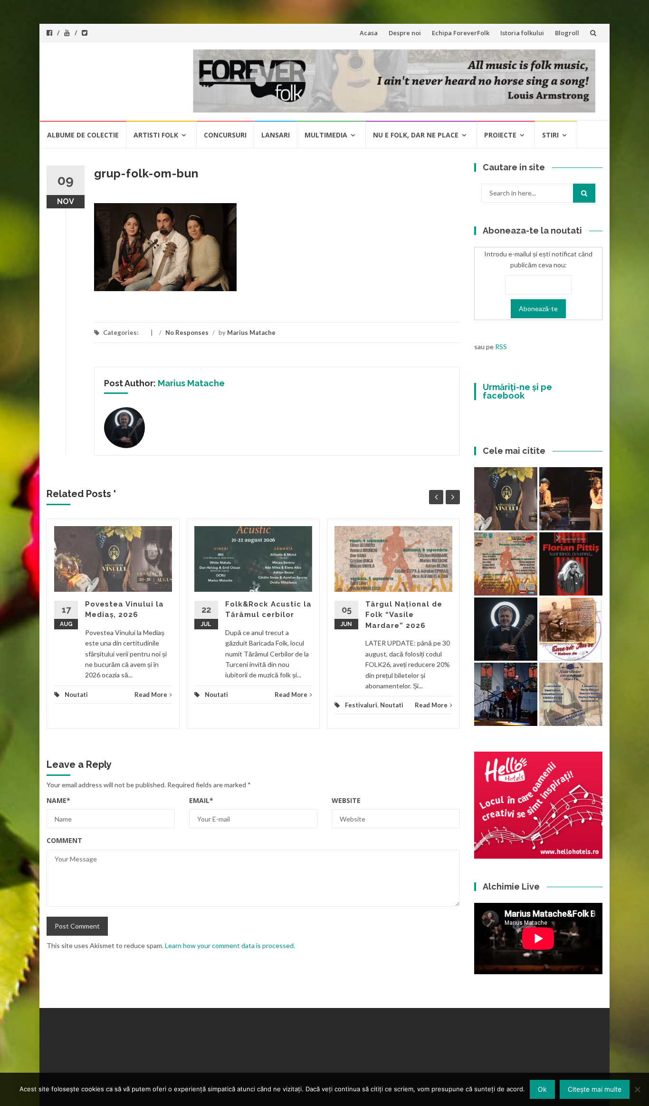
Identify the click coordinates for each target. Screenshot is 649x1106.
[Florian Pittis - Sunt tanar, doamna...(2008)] (570, 564)
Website (346, 800)
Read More (150, 694)
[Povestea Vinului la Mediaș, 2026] (505, 498)
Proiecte (500, 134)
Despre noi (405, 33)
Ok (542, 1089)
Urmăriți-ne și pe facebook (517, 391)
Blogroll (567, 33)
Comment (64, 840)
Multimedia (326, 134)
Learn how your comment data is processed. (230, 945)
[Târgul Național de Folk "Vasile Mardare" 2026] (505, 564)
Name (58, 800)
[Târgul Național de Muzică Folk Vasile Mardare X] (570, 694)
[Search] (584, 193)
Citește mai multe (594, 1089)
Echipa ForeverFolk (460, 33)
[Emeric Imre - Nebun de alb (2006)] (570, 629)
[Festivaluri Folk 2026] (570, 498)
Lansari (275, 134)
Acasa (369, 33)
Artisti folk (156, 134)
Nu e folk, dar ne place (415, 134)
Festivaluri (361, 705)
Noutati (76, 694)
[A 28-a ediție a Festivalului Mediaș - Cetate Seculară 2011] (505, 629)
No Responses (187, 332)
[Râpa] (505, 694)
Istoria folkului (522, 33)
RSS (501, 347)
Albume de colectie (83, 134)
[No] (637, 1089)
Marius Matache (251, 332)
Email (201, 800)
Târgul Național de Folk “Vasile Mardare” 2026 (403, 615)
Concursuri (225, 134)
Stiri (550, 134)
